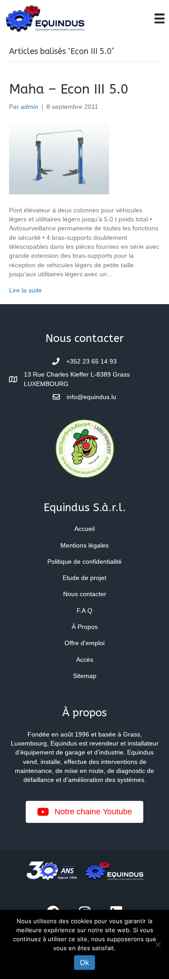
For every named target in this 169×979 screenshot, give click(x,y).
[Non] (157, 944)
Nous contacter (84, 593)
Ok (84, 962)
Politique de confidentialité (84, 561)
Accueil (84, 528)
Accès (84, 659)
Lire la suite (25, 290)
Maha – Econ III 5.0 (68, 89)
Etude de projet (84, 577)
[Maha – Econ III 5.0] (59, 158)
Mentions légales (84, 545)
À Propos (85, 626)
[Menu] (159, 18)
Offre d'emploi (84, 643)
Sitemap (84, 675)
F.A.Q (84, 610)
